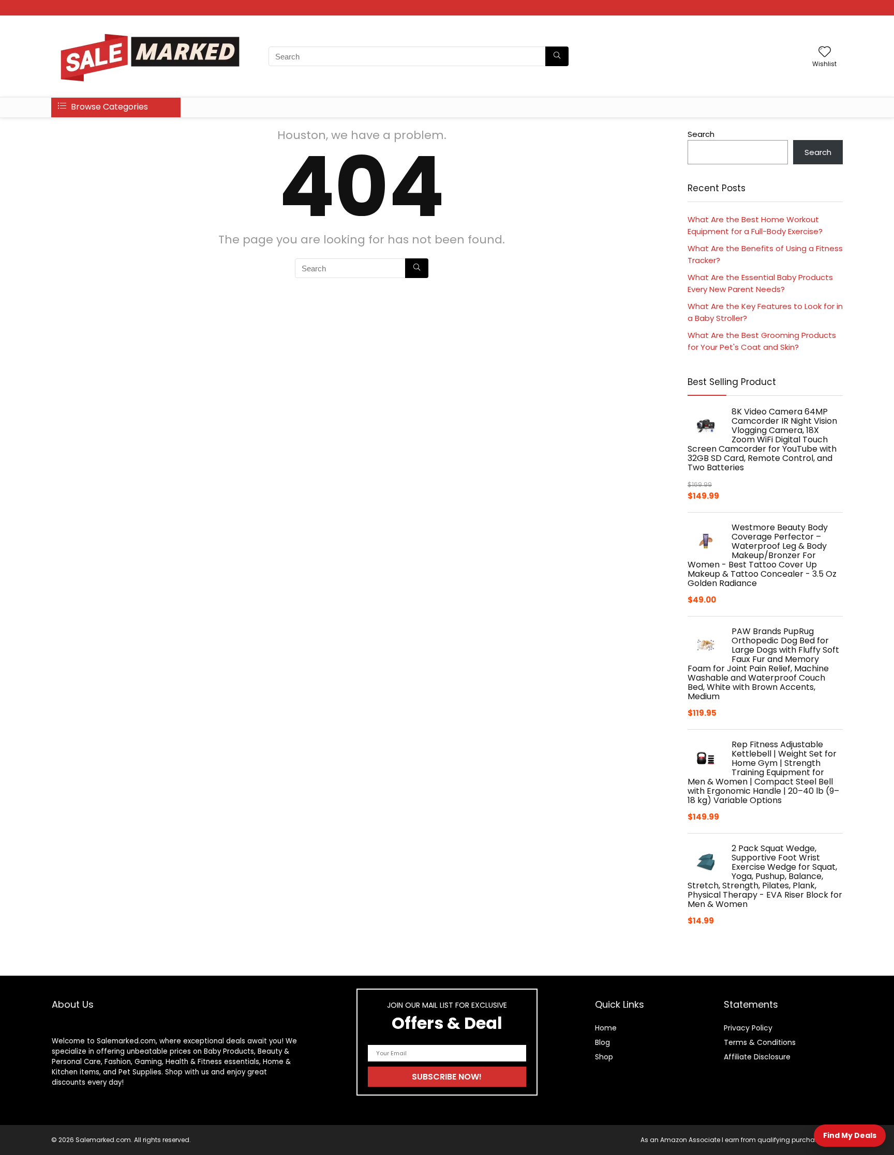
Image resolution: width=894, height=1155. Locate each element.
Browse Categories (108, 107)
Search (701, 134)
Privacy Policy (748, 1028)
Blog (602, 1042)
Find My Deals (849, 1135)
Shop (604, 1057)
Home (606, 1028)
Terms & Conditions (760, 1042)
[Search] (557, 56)
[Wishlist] (824, 52)
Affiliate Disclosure (757, 1057)
